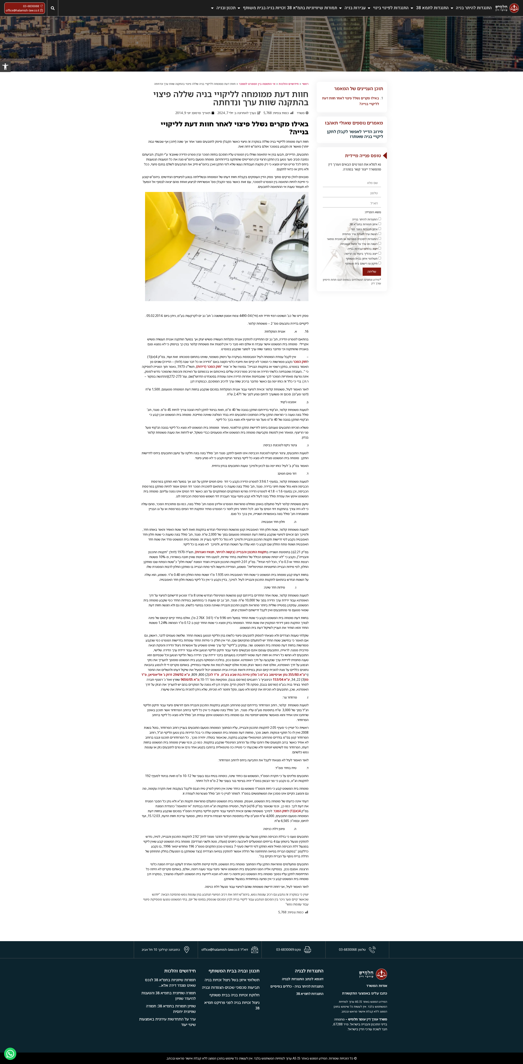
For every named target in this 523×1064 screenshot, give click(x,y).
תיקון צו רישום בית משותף (361, 263)
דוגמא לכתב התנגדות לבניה (302, 979)
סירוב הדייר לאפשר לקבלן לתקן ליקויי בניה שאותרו (355, 134)
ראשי (305, 84)
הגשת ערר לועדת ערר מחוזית (360, 234)
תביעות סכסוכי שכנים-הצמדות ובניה (230, 987)
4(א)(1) (295, 811)
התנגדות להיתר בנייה (365, 219)
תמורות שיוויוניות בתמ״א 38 (312, 8)
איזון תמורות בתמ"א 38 (364, 224)
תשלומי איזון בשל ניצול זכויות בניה (232, 979)
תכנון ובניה (226, 8)
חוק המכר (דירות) (208, 366)
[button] (52, 8)
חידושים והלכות (289, 84)
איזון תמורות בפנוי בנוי (364, 229)
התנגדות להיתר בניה (474, 8)
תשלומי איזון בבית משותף (362, 258)
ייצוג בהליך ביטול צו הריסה (361, 254)
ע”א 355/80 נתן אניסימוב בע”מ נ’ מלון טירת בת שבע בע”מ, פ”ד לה (257, 674)
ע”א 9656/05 (190, 679)
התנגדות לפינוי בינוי (391, 8)
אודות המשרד (376, 985)
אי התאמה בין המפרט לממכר (257, 84)
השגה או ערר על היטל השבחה (359, 244)
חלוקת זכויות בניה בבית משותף (234, 994)
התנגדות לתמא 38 (432, 8)
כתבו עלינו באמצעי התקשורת (364, 993)
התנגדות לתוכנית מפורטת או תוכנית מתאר (352, 239)
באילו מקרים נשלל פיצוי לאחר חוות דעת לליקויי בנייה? (350, 101)
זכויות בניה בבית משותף (264, 8)
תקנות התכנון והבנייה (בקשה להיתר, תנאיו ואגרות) (231, 552)
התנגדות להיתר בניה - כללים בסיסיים (296, 986)
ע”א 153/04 (281, 679)
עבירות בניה (355, 8)
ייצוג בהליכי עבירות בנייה (363, 249)
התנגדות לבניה (309, 971)
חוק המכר (300, 361)
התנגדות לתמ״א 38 (309, 993)
